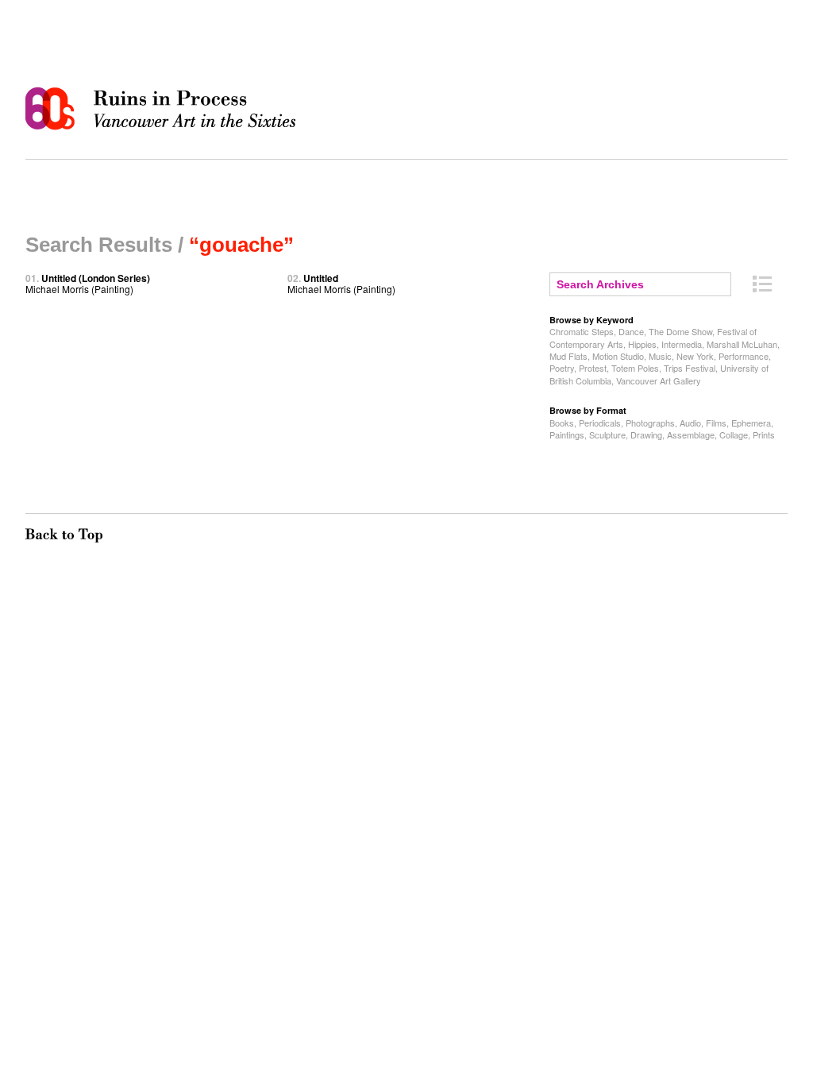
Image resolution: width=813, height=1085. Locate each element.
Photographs (650, 422)
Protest (593, 367)
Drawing (646, 434)
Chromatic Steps (581, 331)
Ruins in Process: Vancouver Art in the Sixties (164, 108)
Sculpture (607, 434)
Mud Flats (568, 355)
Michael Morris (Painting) (87, 283)
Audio (690, 422)
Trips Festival (689, 367)
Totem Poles (635, 367)
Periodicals (600, 422)
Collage (733, 434)
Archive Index (762, 284)
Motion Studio (618, 355)
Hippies (642, 344)
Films (716, 422)
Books (561, 422)
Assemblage (691, 434)
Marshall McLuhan (742, 344)
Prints (764, 434)
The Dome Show (680, 331)
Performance (744, 355)
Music (660, 355)
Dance (631, 331)
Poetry (561, 367)
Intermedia (681, 344)
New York (695, 355)
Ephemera (751, 422)
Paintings (566, 434)
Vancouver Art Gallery (658, 380)
